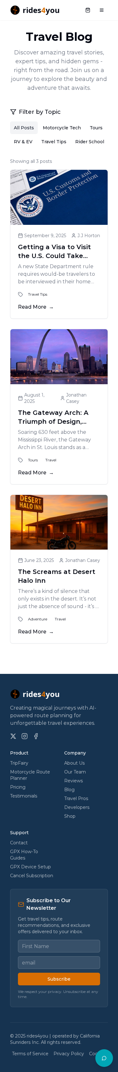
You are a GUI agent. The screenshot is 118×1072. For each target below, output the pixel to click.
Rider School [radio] (89, 142)
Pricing (17, 787)
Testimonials (23, 796)
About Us (74, 763)
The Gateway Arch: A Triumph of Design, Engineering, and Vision (57, 421)
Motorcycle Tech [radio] (62, 128)
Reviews (73, 781)
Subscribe (59, 979)
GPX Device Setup (30, 867)
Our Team (75, 772)
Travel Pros (76, 798)
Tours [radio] (96, 128)
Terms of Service (30, 1054)
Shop (70, 816)
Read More (36, 307)
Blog (69, 789)
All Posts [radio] (24, 128)
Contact (19, 843)
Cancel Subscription (31, 875)
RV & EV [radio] (23, 142)
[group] (59, 134)
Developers (76, 807)
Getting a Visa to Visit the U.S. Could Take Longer (54, 255)
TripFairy (19, 763)
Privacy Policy (68, 1054)
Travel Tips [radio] (53, 142)
